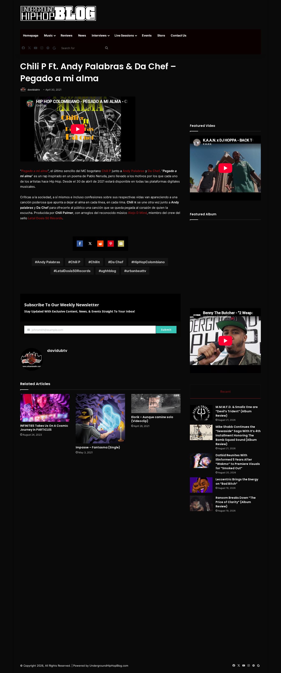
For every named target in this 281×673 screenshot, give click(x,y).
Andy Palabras (48, 262)
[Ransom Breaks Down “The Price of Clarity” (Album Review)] (201, 503)
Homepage (30, 35)
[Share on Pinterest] (111, 243)
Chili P (75, 262)
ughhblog (108, 271)
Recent (225, 392)
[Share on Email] (121, 243)
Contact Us (178, 35)
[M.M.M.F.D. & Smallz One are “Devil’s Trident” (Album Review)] (201, 412)
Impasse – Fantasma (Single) (98, 447)
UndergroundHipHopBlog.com (108, 665)
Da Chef (116, 262)
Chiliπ (95, 262)
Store (161, 35)
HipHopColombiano (149, 262)
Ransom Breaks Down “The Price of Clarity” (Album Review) (236, 502)
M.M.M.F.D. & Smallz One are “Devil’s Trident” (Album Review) (237, 411)
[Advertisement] (182, 13)
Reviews (66, 35)
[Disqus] (100, 516)
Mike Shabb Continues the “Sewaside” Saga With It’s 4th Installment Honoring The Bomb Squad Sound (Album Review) (238, 435)
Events (147, 35)
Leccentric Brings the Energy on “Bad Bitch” (237, 481)
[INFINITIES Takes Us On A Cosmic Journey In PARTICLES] (45, 408)
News (82, 35)
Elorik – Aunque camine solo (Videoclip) (152, 419)
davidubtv (34, 89)
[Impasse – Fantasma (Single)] (100, 418)
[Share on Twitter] (90, 243)
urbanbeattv (136, 271)
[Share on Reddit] (100, 243)
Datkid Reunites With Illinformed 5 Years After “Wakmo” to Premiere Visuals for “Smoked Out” (238, 461)
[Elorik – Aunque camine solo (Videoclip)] (156, 403)
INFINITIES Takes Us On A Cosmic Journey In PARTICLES (44, 428)
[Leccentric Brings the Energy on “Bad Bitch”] (201, 485)
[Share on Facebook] (80, 243)
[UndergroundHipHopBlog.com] (58, 13)
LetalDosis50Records (73, 271)
